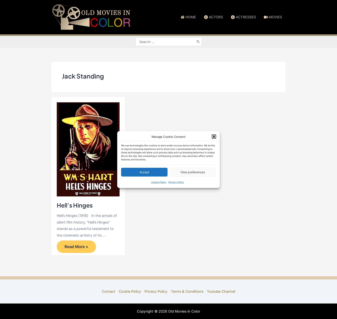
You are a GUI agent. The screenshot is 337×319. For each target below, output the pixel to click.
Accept (144, 172)
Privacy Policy (176, 182)
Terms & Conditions (187, 291)
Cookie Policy (158, 182)
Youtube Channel (221, 291)
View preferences (192, 172)
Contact (108, 291)
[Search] (198, 42)
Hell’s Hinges (75, 205)
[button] (214, 137)
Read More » (76, 248)
